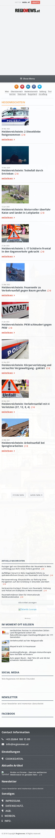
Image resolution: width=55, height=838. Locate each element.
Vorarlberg (43, 94)
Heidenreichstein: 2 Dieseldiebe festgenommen (21, 133)
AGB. (8, 811)
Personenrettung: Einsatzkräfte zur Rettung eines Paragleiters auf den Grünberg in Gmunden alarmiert (25, 580)
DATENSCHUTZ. (15, 806)
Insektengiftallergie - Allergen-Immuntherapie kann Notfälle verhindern (30, 653)
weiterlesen (7, 139)
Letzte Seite (35, 495)
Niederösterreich (31, 91)
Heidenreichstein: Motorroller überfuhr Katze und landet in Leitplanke (26, 211)
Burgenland (32, 94)
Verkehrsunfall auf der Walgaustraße (26, 640)
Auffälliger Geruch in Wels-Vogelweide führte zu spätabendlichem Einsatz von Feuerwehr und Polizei (25, 574)
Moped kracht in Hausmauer (23, 646)
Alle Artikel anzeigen (27, 602)
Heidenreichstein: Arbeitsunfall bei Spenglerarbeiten (23, 444)
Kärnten (12, 94)
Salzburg (42, 91)
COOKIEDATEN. (15, 758)
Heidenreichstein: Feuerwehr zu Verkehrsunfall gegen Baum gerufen (24, 289)
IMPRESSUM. (13, 801)
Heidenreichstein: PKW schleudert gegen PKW (27, 326)
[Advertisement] (27, 43)
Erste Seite (19, 495)
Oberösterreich (17, 91)
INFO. (8, 821)
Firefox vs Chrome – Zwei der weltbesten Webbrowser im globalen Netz (28, 773)
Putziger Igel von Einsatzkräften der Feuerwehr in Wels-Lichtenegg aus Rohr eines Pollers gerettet (27, 567)
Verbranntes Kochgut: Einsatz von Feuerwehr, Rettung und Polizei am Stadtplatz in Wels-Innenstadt (26, 589)
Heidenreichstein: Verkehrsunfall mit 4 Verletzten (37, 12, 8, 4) (26, 405)
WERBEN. (10, 816)
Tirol (49, 91)
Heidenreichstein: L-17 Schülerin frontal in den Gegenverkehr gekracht (26, 250)
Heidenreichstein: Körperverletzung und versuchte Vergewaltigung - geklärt (26, 366)
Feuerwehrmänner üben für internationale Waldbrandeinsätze (21, 596)
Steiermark (22, 94)
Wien (7, 91)
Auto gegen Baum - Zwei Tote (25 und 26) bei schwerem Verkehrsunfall (30, 659)
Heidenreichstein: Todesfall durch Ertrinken (22, 172)
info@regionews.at (17, 744)
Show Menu (29, 78)
